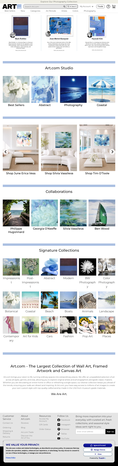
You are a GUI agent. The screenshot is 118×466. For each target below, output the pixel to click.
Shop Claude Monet (97, 173)
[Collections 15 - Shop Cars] (49, 325)
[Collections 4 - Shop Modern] (68, 267)
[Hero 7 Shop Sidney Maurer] (21, 33)
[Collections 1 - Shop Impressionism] (11, 267)
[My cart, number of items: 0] (114, 6)
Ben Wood (102, 228)
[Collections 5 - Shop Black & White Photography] (87, 267)
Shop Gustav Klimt (59, 173)
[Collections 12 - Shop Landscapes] (106, 300)
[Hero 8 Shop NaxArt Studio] (59, 33)
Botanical (11, 311)
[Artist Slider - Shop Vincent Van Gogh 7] (21, 148)
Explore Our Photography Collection (59, 2)
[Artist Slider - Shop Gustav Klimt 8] (59, 148)
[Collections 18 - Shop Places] (106, 325)
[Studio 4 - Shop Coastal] (101, 89)
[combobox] (43, 6)
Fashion (68, 336)
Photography (73, 105)
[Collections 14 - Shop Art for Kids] (30, 325)
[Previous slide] (6, 152)
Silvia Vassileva (73, 228)
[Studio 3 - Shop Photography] (73, 89)
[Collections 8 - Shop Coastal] (30, 300)
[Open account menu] (92, 6)
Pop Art (87, 336)
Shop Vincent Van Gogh (20, 173)
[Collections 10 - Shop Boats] (68, 300)
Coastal (102, 105)
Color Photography (106, 282)
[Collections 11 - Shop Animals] (87, 300)
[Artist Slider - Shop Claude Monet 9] (97, 148)
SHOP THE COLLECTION (20, 50)
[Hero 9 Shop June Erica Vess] (97, 33)
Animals (87, 311)
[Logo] (12, 6)
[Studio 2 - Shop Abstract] (44, 89)
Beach (49, 311)
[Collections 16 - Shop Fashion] (68, 325)
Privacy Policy (10, 458)
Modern (68, 278)
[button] (59, 2)
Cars (49, 336)
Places (106, 336)
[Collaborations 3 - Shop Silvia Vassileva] (73, 213)
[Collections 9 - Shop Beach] (49, 300)
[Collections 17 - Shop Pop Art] (87, 325)
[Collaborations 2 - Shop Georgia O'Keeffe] (44, 213)
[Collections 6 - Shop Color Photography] (106, 267)
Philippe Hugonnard (16, 230)
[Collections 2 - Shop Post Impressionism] (30, 267)
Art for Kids (30, 336)
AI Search (73, 6)
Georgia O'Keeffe (45, 228)
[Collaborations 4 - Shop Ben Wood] (101, 213)
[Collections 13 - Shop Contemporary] (11, 325)
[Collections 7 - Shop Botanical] (11, 300)
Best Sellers (16, 105)
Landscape (106, 311)
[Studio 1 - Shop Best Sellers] (16, 89)
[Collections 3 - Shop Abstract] (49, 267)
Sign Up (110, 432)
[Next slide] (112, 152)
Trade (100, 6)
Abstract (45, 105)
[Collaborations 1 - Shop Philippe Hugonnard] (16, 213)
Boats (68, 311)
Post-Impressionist (30, 282)
